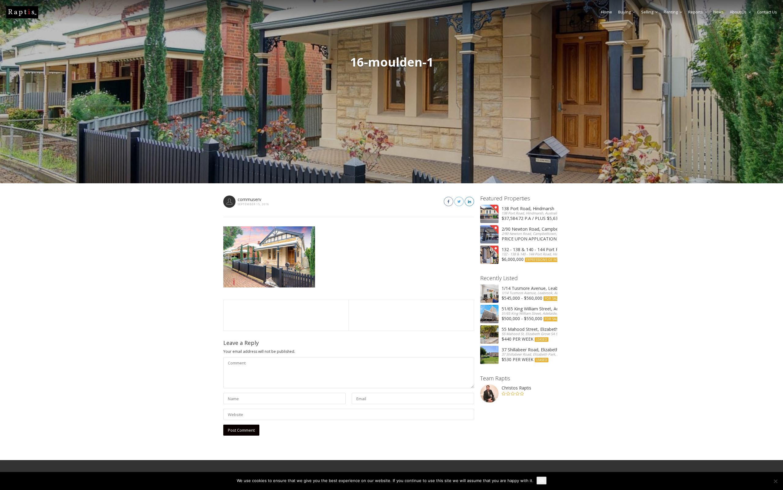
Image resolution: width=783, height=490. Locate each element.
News (718, 12)
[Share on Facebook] (448, 201)
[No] (775, 481)
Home (606, 12)
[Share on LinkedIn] (469, 201)
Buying (624, 12)
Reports (695, 12)
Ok (541, 480)
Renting (671, 12)
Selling (647, 12)
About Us (738, 12)
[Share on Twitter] (459, 201)
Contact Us (767, 12)
